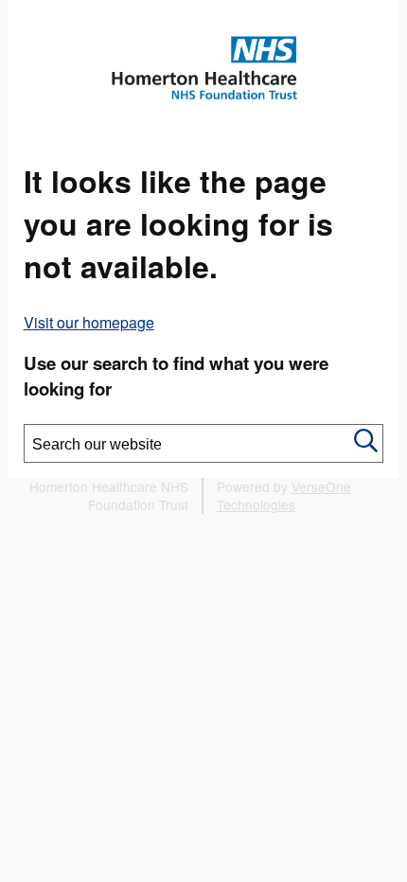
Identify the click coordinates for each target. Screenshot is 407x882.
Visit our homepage (89, 322)
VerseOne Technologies (284, 495)
